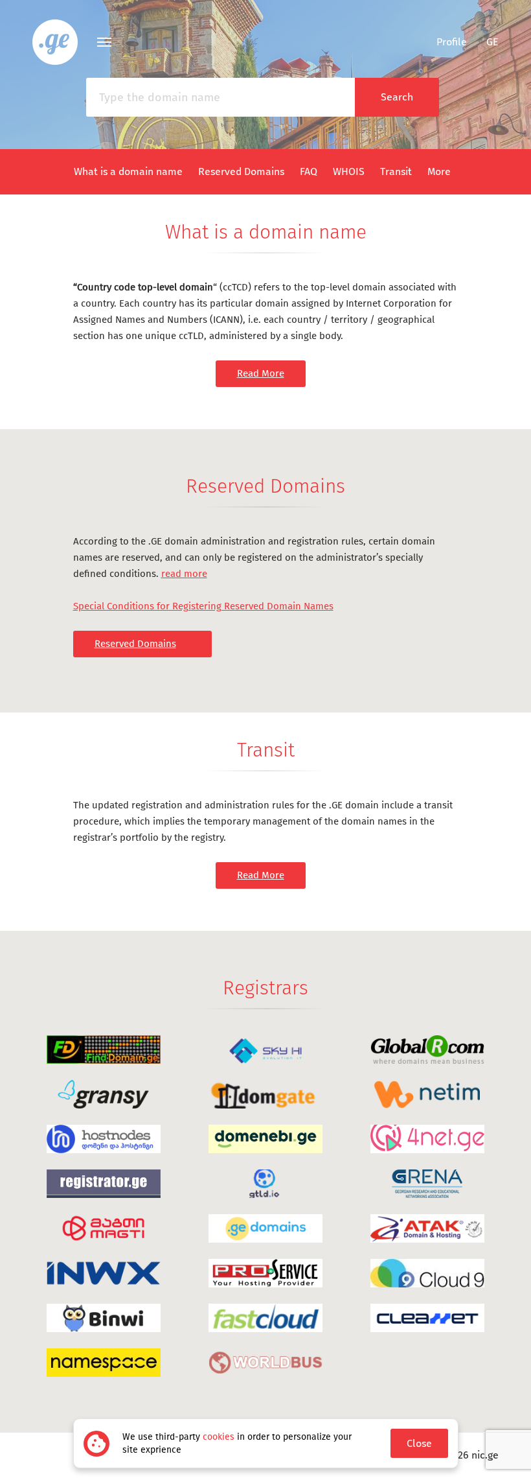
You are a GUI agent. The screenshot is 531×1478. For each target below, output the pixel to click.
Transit (396, 171)
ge (492, 42)
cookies (218, 1436)
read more (184, 574)
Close (419, 1443)
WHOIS (349, 171)
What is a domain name (128, 171)
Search (397, 97)
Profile (451, 42)
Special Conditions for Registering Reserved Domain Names (203, 606)
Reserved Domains (241, 171)
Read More (260, 373)
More (439, 171)
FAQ (308, 171)
